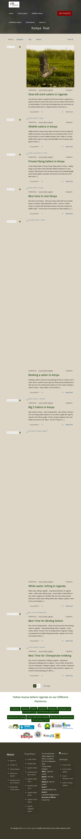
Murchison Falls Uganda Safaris (61, 717)
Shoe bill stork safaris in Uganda (47, 94)
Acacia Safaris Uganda (46, 90)
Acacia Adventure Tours (67, 777)
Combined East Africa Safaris (32, 773)
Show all (70, 39)
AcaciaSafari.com (64, 709)
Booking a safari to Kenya (43, 375)
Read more (69, 112)
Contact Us (13, 765)
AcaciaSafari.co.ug (29, 712)
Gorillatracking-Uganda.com (48, 712)
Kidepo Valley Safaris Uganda (37, 717)
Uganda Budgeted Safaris (30, 808)
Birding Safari (31, 763)
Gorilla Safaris (31, 759)
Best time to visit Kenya (42, 196)
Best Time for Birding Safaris (45, 621)
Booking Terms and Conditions (15, 781)
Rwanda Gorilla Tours (32, 787)
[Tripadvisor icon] (45, 832)
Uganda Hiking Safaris (32, 794)
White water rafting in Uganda (47, 586)
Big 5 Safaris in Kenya (41, 407)
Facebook (25, 709)
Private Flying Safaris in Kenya (46, 161)
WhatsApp (52, 709)
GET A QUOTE (64, 13)
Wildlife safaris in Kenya (42, 126)
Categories (19, 39)
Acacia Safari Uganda (29, 828)
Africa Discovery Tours (40, 720)
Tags (29, 39)
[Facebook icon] (37, 832)
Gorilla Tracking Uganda (67, 784)
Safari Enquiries (15, 769)
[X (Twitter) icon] (39, 832)
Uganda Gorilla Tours (32, 780)
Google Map (46, 800)
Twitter (33, 709)
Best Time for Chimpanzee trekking (49, 655)
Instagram (42, 709)
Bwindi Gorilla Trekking (16, 717)
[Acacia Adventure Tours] (14, 4)
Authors (38, 39)
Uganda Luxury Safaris (32, 800)
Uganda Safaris (32, 768)
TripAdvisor (15, 709)
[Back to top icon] (73, 835)
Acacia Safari (66, 765)
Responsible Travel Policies (14, 788)
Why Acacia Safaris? (13, 774)
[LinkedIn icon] (41, 832)
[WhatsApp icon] (35, 832)
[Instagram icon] (43, 832)
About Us (13, 761)
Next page (46, 686)
